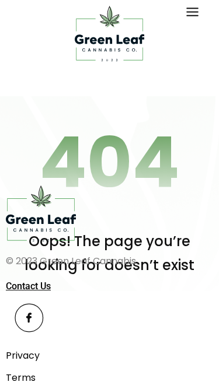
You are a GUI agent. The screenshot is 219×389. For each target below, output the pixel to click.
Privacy (23, 355)
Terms (21, 377)
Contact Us (28, 286)
